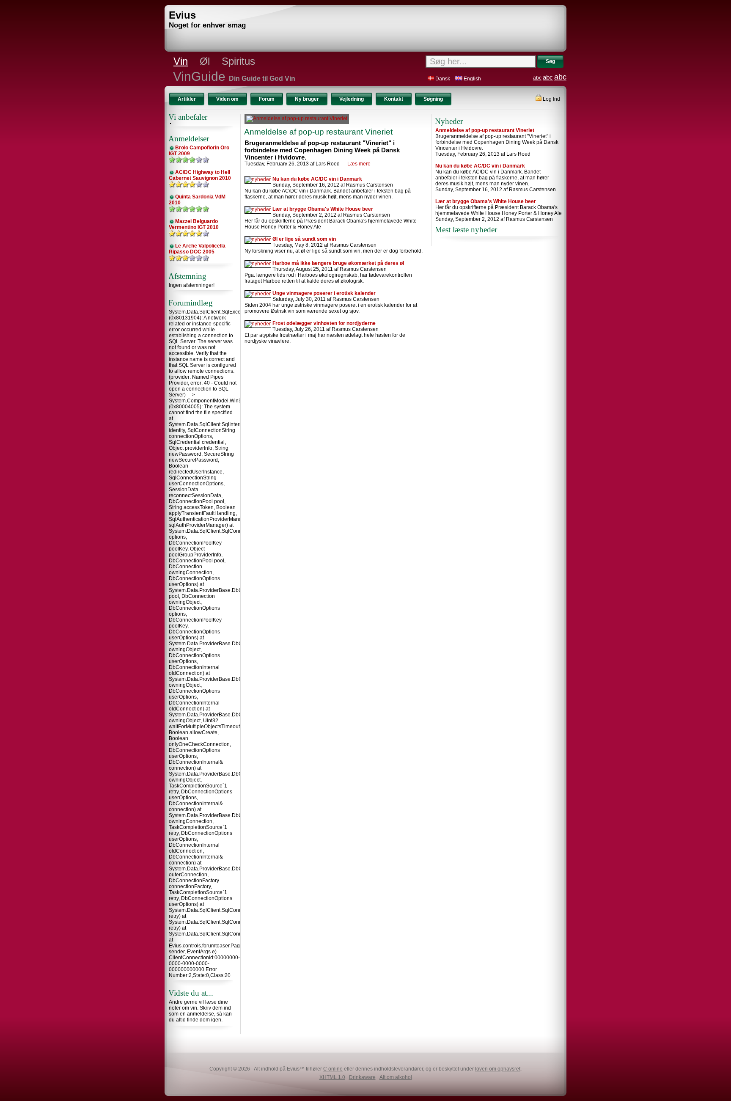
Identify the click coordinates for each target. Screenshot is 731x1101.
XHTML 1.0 (332, 1077)
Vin (180, 61)
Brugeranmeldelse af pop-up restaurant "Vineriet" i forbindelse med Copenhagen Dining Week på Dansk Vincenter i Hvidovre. (322, 150)
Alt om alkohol (395, 1077)
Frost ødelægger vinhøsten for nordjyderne (324, 323)
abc (537, 78)
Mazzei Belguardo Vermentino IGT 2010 (194, 224)
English (471, 79)
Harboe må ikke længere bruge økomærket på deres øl (338, 263)
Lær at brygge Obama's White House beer (322, 209)
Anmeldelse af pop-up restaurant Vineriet (318, 131)
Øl (205, 61)
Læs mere (359, 164)
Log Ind (550, 99)
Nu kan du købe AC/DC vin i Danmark (317, 179)
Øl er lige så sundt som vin (304, 239)
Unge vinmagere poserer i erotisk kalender (324, 293)
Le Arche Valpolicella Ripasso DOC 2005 (197, 249)
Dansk (442, 79)
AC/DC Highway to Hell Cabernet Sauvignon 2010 (200, 175)
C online (333, 1069)
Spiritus (238, 61)
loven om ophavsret (497, 1069)
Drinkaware (362, 1077)
